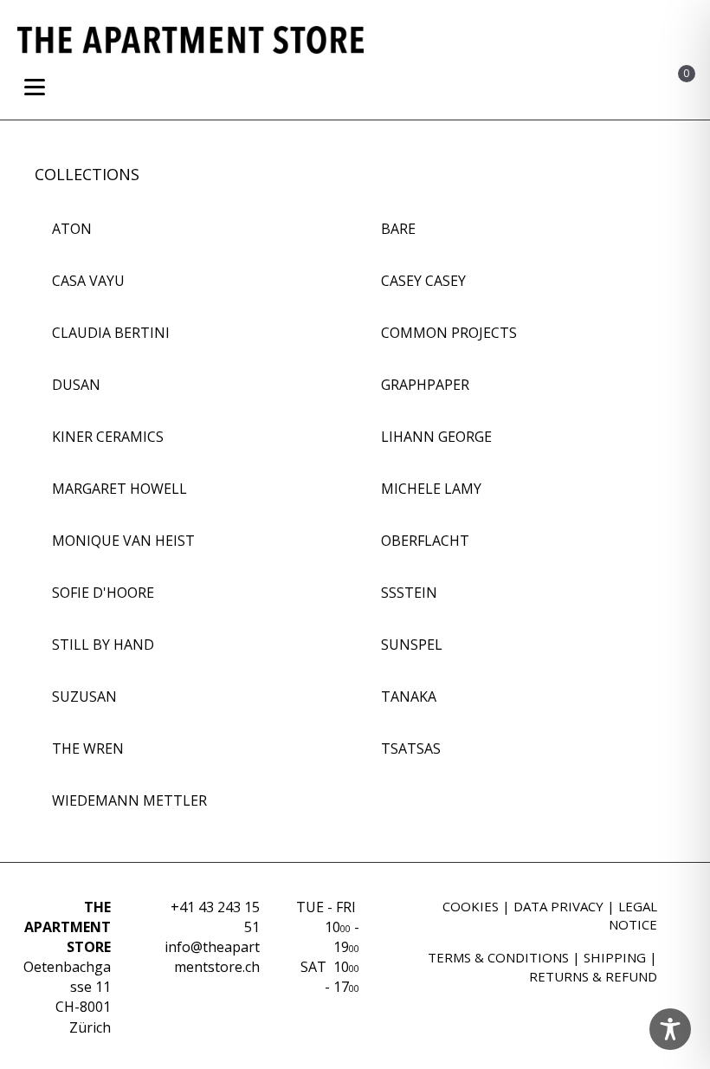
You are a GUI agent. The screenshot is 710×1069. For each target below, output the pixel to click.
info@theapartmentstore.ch (212, 956)
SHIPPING (615, 957)
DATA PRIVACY (558, 906)
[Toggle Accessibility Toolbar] (670, 1029)
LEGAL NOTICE (633, 915)
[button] (575, 91)
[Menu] (34, 87)
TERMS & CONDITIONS (498, 957)
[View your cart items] (665, 90)
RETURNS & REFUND (593, 976)
